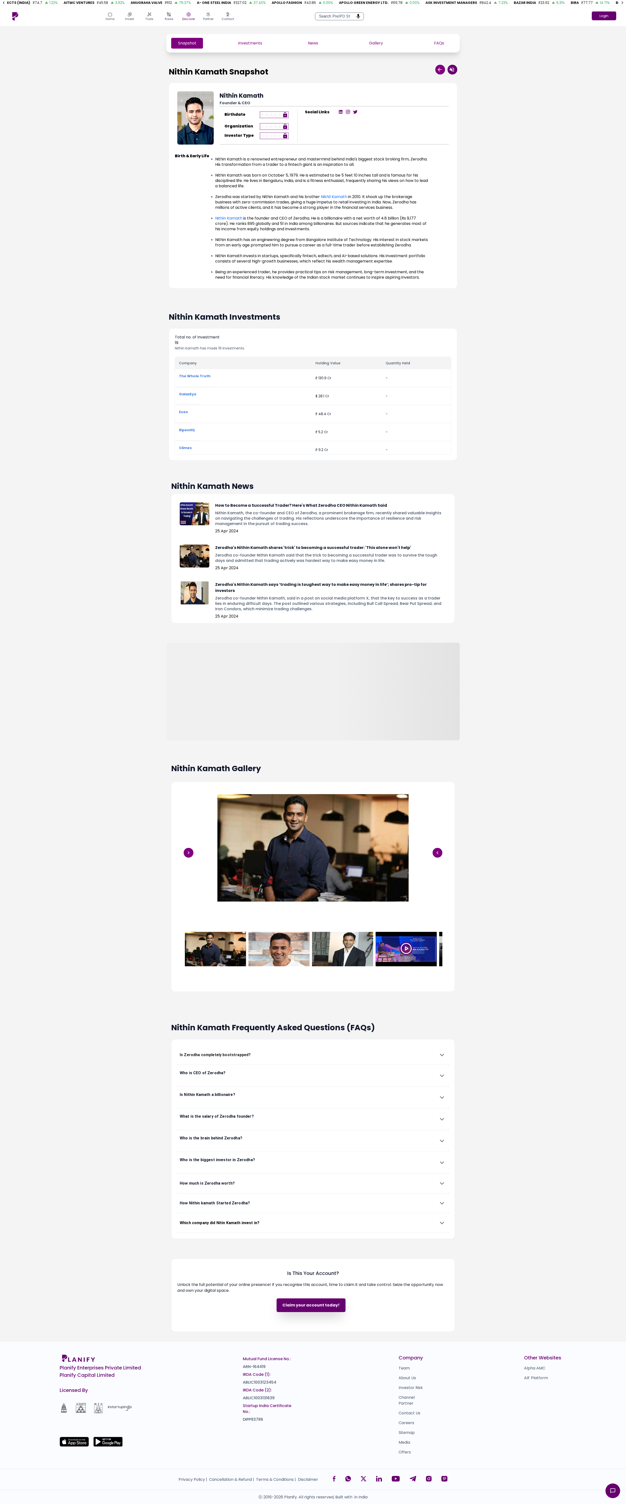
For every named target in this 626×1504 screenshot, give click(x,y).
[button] (313, 1055)
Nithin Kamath (228, 218)
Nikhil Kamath (334, 197)
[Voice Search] (357, 16)
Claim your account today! (311, 1305)
